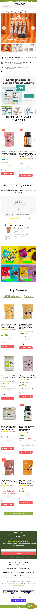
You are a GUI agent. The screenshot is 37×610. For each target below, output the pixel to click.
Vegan (28, 296)
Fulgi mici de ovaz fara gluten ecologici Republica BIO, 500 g (8, 326)
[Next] (33, 28)
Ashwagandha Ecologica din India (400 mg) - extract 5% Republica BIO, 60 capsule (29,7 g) (27, 154)
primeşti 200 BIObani (20, 557)
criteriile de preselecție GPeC (21, 583)
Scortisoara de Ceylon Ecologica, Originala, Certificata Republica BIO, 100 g (26, 326)
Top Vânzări (18, 290)
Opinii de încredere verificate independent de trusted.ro (18, 191)
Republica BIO (14, 11)
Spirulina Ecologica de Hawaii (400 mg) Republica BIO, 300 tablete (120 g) (26, 428)
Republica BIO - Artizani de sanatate (18, 1)
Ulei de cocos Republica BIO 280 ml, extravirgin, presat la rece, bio (8, 428)
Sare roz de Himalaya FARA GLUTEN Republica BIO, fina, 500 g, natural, (8, 153)
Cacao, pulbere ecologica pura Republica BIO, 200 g (9, 482)
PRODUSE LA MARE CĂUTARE (18, 120)
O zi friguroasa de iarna (14, 225)
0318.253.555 (20, 4)
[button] (2, 170)
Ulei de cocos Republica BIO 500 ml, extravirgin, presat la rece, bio (8, 377)
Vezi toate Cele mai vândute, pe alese (18, 514)
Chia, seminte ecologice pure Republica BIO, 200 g (27, 376)
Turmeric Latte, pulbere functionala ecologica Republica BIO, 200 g (8, 237)
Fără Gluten (12, 296)
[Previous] (4, 28)
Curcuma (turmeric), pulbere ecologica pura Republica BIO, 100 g (27, 482)
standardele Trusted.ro (18, 585)
